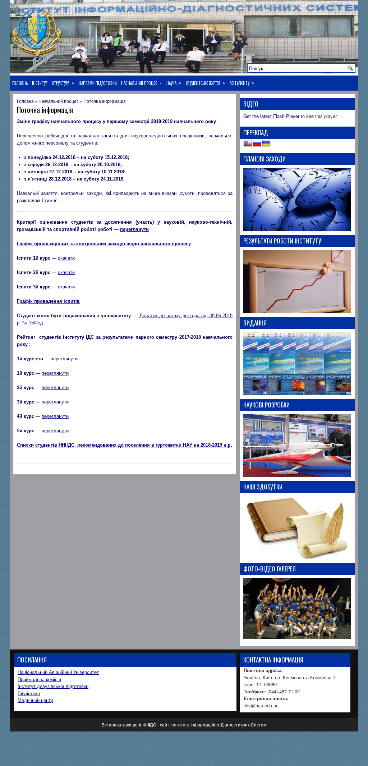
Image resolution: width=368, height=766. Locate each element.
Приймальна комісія (39, 679)
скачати (66, 258)
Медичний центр (35, 700)
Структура (63, 83)
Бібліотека (29, 693)
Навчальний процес (141, 83)
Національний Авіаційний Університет (58, 672)
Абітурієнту (242, 83)
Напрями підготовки (98, 83)
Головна (20, 83)
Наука (173, 83)
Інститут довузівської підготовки (53, 686)
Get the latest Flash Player (271, 116)
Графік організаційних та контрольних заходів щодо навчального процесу (104, 243)
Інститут (40, 83)
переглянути (134, 229)
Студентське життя (205, 83)
